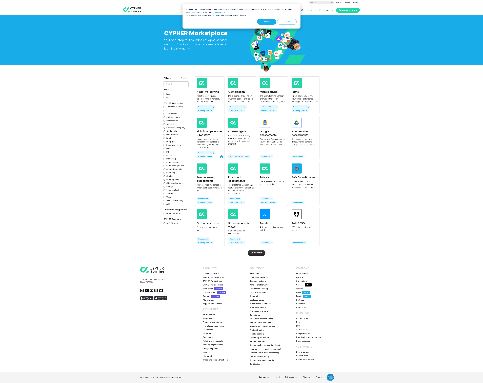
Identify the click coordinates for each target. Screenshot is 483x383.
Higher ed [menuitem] (207, 356)
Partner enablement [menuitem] (259, 285)
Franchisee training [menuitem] (258, 292)
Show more (256, 252)
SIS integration (172, 180)
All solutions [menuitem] (255, 273)
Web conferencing (174, 200)
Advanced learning (174, 107)
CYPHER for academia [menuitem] (213, 285)
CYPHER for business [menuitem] (212, 281)
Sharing (169, 176)
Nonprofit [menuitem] (207, 333)
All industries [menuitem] (209, 315)
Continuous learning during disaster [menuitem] (266, 345)
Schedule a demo (348, 10)
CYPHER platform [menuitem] (211, 273)
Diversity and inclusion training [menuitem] (263, 326)
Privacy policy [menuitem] (291, 377)
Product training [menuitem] (257, 330)
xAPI (168, 204)
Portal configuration (175, 166)
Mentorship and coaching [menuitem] (261, 322)
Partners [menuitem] (300, 300)
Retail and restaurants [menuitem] (213, 341)
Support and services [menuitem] (212, 304)
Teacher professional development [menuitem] (265, 349)
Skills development (174, 183)
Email (168, 138)
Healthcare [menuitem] (208, 330)
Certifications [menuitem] (255, 364)
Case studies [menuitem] (302, 356)
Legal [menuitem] (277, 377)
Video (168, 197)
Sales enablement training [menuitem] (261, 319)
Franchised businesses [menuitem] (213, 326)
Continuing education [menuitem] (259, 338)
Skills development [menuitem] (258, 307)
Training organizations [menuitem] (213, 345)
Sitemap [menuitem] (306, 377)
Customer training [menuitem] (258, 281)
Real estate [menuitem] (208, 337)
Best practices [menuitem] (302, 352)
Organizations (172, 162)
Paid (168, 97)
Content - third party (175, 128)
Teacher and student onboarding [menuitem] (264, 353)
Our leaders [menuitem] (301, 281)
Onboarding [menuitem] (255, 296)
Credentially (171, 131)
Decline (287, 22)
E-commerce (172, 134)
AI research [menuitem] (301, 330)
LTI (167, 152)
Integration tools (173, 145)
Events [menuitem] (302, 296)
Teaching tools (172, 190)
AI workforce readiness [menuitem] (260, 304)
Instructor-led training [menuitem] (259, 356)
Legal (168, 148)
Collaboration (172, 121)
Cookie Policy (219, 12)
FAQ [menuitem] (298, 326)
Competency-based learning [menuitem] (262, 360)
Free (168, 94)
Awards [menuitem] (299, 289)
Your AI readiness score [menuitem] (214, 277)
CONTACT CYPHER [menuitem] (342, 2)
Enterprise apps (173, 213)
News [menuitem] (302, 292)
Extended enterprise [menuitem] (259, 277)
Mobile (169, 155)
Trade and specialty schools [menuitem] (215, 360)
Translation (171, 193)
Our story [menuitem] (300, 277)
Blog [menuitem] (298, 322)
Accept (267, 22)
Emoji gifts (170, 141)
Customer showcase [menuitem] (305, 359)
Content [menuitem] (211, 296)
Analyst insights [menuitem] (303, 333)
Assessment (171, 114)
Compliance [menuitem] (255, 315)
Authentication (173, 117)
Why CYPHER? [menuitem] (302, 273)
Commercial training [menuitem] (259, 289)
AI (167, 110)
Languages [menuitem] (264, 377)
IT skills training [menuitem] (257, 334)
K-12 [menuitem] (205, 352)
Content (170, 124)
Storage (169, 186)
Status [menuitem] (318, 377)
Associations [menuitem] (209, 318)
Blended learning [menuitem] (257, 341)
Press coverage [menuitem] (303, 341)
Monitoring (171, 159)
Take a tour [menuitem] (212, 289)
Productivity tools (174, 169)
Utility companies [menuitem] (210, 348)
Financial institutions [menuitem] (212, 322)
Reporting (170, 173)
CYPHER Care (172, 223)
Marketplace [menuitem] (208, 300)
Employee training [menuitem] (258, 300)
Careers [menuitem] (303, 285)
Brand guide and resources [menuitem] (308, 337)
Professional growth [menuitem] (259, 311)
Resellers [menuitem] (300, 304)
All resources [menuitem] (302, 318)
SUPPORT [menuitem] (356, 2)
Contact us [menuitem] (301, 307)
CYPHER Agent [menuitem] (214, 292)
